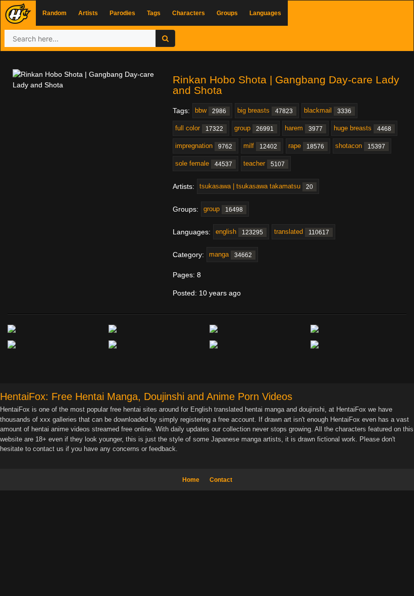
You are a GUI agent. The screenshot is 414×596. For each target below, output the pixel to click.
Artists (88, 13)
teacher (264, 164)
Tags (154, 13)
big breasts (265, 111)
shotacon (360, 146)
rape (306, 146)
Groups (227, 13)
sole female (203, 164)
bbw (210, 111)
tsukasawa (256, 186)
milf (260, 146)
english (239, 232)
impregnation (203, 146)
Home (190, 479)
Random (54, 13)
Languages (265, 13)
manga (230, 255)
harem (304, 128)
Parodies (122, 13)
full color (199, 128)
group (254, 128)
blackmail (327, 111)
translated (301, 232)
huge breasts (362, 128)
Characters (188, 13)
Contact (221, 479)
